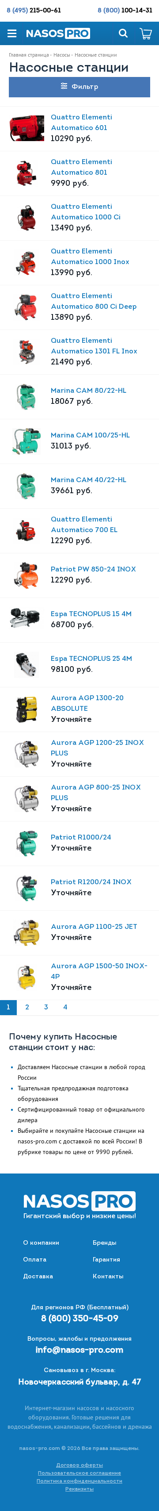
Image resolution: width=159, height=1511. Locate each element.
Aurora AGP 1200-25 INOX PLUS (97, 748)
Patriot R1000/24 (81, 837)
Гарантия (106, 1260)
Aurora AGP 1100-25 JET (94, 927)
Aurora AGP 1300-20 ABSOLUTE (87, 704)
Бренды (104, 1243)
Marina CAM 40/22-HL (88, 480)
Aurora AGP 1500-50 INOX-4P (99, 972)
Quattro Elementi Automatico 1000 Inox (90, 257)
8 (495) (34, 11)
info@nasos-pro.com (79, 1350)
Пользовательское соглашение (79, 1473)
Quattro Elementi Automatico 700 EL (84, 525)
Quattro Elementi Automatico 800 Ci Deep (93, 302)
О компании (41, 1243)
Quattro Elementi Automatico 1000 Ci (86, 212)
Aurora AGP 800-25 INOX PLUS (96, 793)
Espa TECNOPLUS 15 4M (91, 614)
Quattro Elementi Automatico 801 (81, 167)
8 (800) (125, 11)
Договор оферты (79, 1465)
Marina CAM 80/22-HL (88, 391)
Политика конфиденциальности (79, 1481)
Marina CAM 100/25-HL (90, 435)
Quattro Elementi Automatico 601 (81, 123)
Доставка (38, 1276)
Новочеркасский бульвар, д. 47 (79, 1383)
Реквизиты (79, 1489)
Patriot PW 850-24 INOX (93, 569)
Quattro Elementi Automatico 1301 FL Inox (94, 346)
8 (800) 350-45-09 (79, 1319)
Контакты (108, 1276)
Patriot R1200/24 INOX (91, 882)
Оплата (34, 1260)
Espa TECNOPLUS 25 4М (91, 659)
